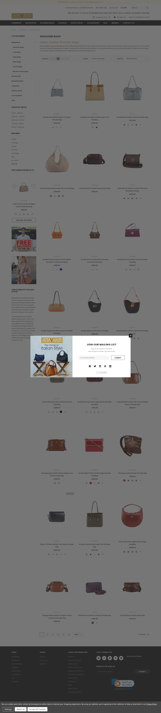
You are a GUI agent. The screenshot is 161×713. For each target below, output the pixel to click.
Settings (8, 709)
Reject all (21, 709)
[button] (130, 335)
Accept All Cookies (37, 709)
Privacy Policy (151, 704)
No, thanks (103, 372)
